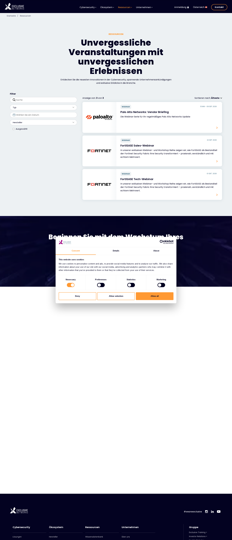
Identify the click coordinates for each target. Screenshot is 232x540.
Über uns (126, 536)
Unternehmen (130, 527)
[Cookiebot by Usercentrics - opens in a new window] (161, 242)
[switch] (101, 285)
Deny (77, 296)
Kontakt (219, 7)
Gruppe (193, 527)
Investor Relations (197, 536)
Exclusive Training (197, 532)
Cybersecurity (21, 527)
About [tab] (156, 251)
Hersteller (53, 536)
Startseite (12, 15)
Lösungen (17, 536)
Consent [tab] (76, 251)
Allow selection (116, 296)
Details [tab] (116, 251)
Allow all (155, 296)
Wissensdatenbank (94, 536)
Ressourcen (25, 15)
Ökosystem (56, 527)
